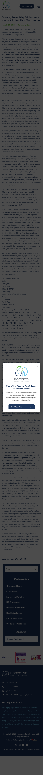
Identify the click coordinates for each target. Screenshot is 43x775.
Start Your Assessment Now (21, 407)
